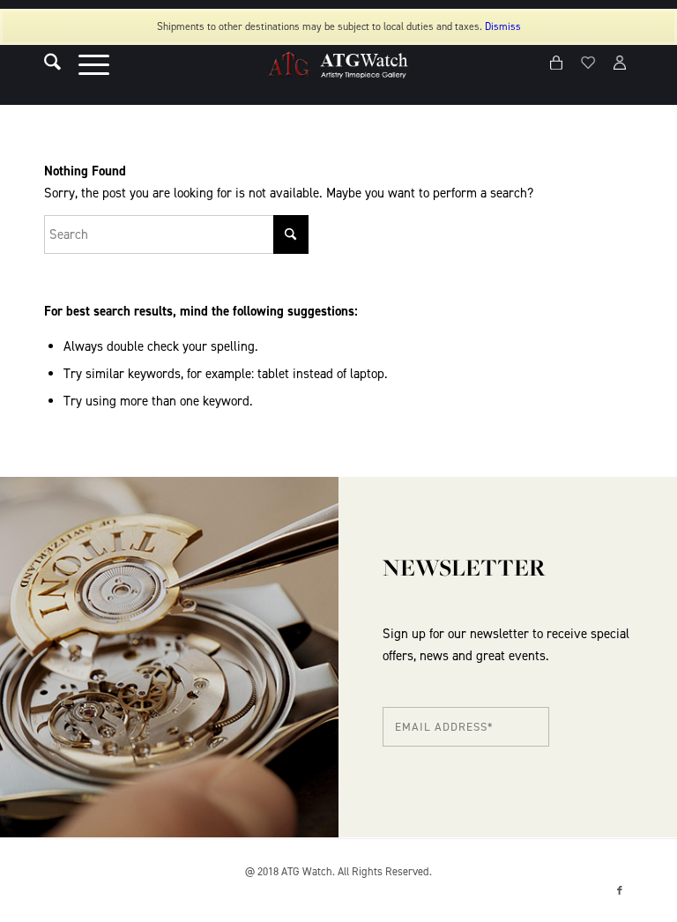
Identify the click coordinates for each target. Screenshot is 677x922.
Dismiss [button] (503, 26)
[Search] (43, 65)
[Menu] (85, 65)
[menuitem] (43, 65)
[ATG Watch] (338, 65)
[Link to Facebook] (619, 891)
